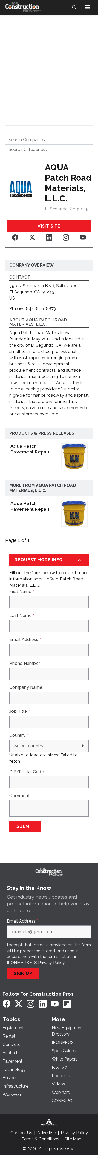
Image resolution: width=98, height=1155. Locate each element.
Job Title (19, 711)
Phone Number (24, 663)
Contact (19, 277)
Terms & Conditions (40, 1139)
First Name (21, 592)
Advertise (46, 1132)
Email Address (25, 640)
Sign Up (23, 973)
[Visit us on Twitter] (32, 237)
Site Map (73, 1139)
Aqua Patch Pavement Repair (30, 449)
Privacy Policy (51, 962)
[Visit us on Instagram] (66, 237)
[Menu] (87, 7)
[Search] (74, 7)
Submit (25, 826)
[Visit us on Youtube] (83, 237)
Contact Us (21, 1132)
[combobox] (49, 139)
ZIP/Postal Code (26, 772)
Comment (19, 796)
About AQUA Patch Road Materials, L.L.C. (38, 322)
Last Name (21, 616)
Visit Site (49, 226)
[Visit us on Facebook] (15, 237)
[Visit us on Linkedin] (49, 237)
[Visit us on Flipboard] (67, 1004)
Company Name (25, 687)
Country (18, 735)
